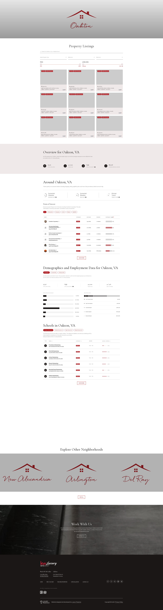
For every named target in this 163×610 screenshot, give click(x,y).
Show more (81, 257)
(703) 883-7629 (43, 574)
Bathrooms (70, 57)
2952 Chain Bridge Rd (53, 251)
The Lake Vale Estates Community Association (54, 227)
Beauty (69, 212)
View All (81, 497)
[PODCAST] (118, 581)
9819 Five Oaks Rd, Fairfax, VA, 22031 (56, 364)
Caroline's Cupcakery (53, 221)
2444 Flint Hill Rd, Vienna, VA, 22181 (55, 352)
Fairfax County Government (55, 233)
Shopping (57, 212)
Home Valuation (75, 581)
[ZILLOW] (121, 581)
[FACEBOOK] (108, 581)
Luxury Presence (76, 602)
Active (64, 212)
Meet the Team (50, 581)
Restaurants (51, 212)
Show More (81, 383)
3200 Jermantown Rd (53, 234)
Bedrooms (98, 57)
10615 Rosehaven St (53, 240)
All (45, 212)
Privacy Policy (119, 602)
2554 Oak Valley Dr (53, 228)
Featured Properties (62, 581)
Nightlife (75, 212)
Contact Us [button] (81, 535)
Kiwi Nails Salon (52, 250)
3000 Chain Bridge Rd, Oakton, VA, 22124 (56, 377)
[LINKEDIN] (114, 581)
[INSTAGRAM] (111, 581)
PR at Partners (52, 244)
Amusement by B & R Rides (54, 238)
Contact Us (85, 581)
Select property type (44, 57)
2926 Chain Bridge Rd (53, 246)
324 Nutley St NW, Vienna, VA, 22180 (56, 358)
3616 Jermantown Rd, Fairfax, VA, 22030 (56, 346)
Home (41, 581)
